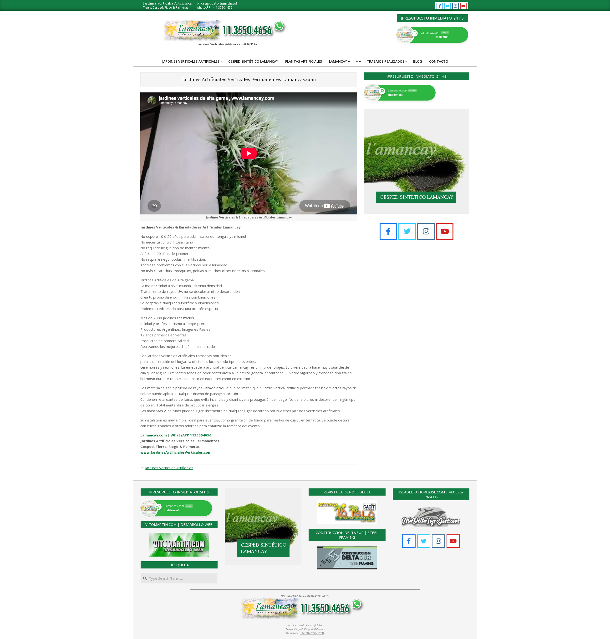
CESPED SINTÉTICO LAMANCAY (416, 197)
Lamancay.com (153, 435)
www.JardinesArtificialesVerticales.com (175, 452)
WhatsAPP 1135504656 (191, 435)
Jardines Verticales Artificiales (169, 467)
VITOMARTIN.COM (312, 633)
